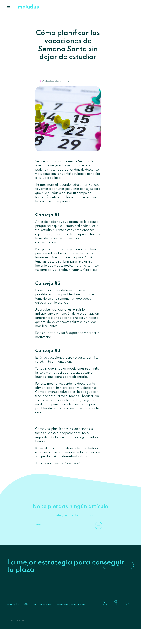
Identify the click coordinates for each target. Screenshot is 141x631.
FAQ (26, 604)
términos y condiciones (71, 604)
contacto (13, 604)
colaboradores (42, 604)
